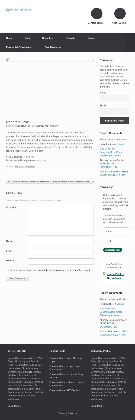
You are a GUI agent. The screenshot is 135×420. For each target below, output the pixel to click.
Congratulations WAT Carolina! (64, 390)
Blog (27, 38)
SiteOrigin (72, 413)
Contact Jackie (96, 22)
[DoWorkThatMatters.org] (18, 9)
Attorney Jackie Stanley (47, 125)
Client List (47, 38)
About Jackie (119, 22)
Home (9, 38)
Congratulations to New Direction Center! (73, 181)
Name (10, 241)
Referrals (70, 38)
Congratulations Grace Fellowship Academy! (111, 153)
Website (10, 260)
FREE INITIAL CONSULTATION (108, 165)
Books (91, 38)
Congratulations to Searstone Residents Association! (34, 181)
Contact (123, 139)
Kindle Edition (115, 274)
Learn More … (15, 405)
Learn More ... (98, 405)
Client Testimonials (27, 166)
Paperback (114, 278)
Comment (12, 207)
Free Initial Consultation (19, 47)
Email (10, 250)
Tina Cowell (105, 148)
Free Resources (53, 47)
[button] (130, 42)
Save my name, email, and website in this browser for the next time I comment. (50, 270)
